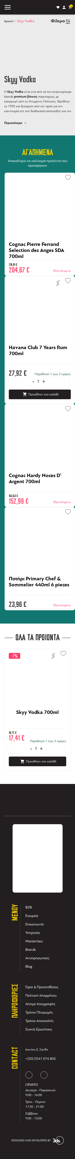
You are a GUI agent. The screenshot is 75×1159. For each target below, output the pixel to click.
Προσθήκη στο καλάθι (43, 394)
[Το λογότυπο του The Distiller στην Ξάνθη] (33, 7)
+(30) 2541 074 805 (40, 1059)
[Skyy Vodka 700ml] (37, 726)
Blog (28, 966)
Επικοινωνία (34, 924)
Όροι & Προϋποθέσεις (41, 987)
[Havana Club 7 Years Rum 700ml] (40, 361)
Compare (58, 283)
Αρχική (8, 21)
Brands (30, 950)
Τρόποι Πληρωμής (39, 1012)
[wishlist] (58, 7)
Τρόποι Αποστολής (39, 1021)
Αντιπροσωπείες (37, 958)
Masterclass (34, 941)
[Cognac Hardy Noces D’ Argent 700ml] (40, 489)
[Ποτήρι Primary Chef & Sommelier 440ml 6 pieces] (40, 592)
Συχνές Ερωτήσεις (38, 1029)
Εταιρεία (31, 916)
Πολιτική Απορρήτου (41, 995)
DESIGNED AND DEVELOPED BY (31, 1140)
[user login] (64, 7)
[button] (66, 176)
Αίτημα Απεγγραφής (40, 1004)
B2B (28, 907)
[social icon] (28, 1075)
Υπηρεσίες (32, 933)
